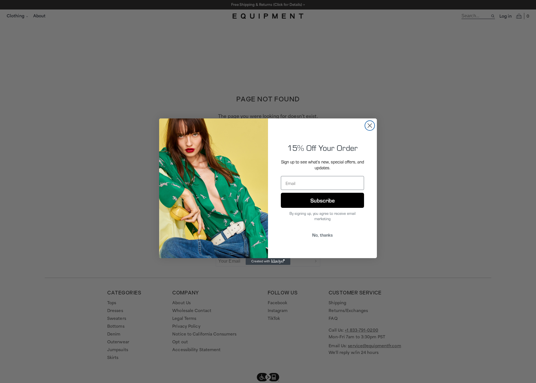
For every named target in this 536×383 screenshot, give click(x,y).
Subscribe (322, 200)
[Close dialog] (370, 125)
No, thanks (322, 235)
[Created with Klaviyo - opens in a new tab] (268, 261)
